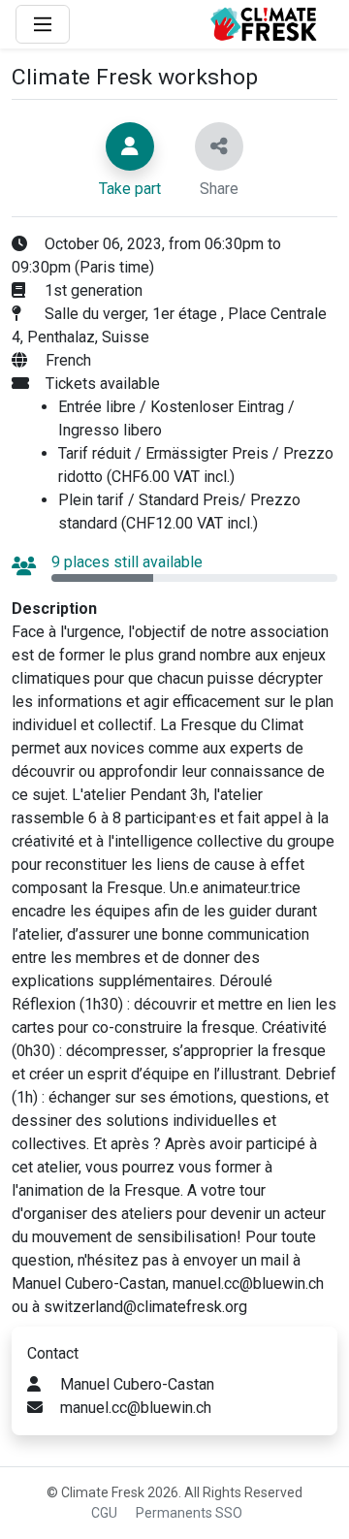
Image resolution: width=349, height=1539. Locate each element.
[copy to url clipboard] (219, 146)
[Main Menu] (43, 24)
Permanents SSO (189, 1513)
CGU (104, 1513)
